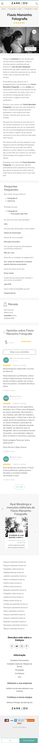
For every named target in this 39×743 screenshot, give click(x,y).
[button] (4, 532)
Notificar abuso (10, 390)
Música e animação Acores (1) (13, 628)
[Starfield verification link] (20, 720)
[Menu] (2, 3)
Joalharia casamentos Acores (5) (14, 576)
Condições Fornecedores (19, 660)
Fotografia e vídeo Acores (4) (13, 593)
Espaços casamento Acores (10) (14, 565)
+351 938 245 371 (26, 702)
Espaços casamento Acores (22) (14, 562)
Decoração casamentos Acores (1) (15, 625)
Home (3, 9)
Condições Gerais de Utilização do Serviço (19, 665)
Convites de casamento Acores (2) (15, 604)
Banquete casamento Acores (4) (14, 590)
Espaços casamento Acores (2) (14, 614)
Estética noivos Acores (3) (12, 600)
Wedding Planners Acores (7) (13, 572)
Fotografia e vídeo (15, 9)
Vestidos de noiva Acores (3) (13, 597)
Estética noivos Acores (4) (12, 583)
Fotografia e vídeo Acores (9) (13, 569)
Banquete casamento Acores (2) (14, 621)
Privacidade (19, 670)
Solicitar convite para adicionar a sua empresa (19, 689)
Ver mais (19, 487)
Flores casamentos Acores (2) (13, 611)
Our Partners (19, 674)
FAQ (19, 677)
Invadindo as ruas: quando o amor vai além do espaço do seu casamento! (16, 536)
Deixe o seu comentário (19, 352)
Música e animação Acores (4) (14, 579)
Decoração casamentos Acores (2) (15, 607)
